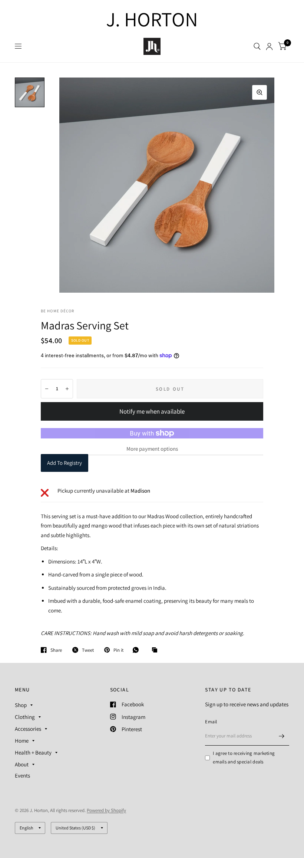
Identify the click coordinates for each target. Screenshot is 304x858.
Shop (21, 705)
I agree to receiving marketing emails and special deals (244, 757)
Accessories (28, 728)
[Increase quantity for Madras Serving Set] (67, 388)
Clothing (25, 716)
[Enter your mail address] (281, 736)
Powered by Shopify (106, 810)
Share (56, 650)
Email (211, 722)
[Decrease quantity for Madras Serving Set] (46, 388)
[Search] (257, 46)
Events (22, 775)
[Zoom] (259, 92)
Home (22, 740)
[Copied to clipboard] (156, 650)
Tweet (88, 650)
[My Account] (269, 46)
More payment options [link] (152, 448)
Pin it (118, 650)
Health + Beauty (33, 752)
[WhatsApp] (137, 650)
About (22, 764)
